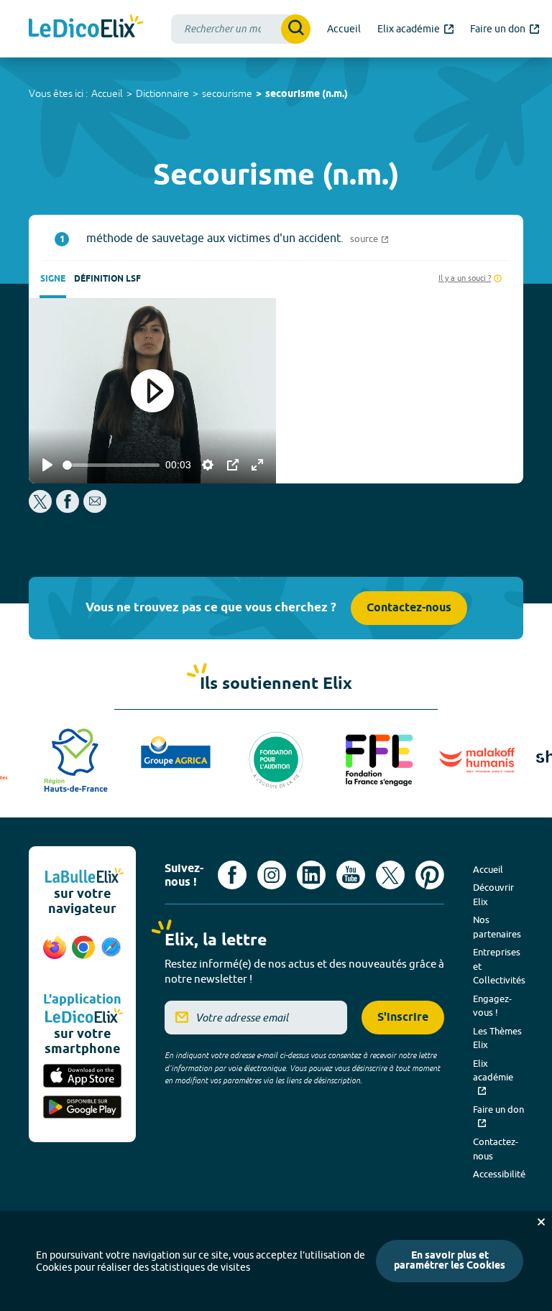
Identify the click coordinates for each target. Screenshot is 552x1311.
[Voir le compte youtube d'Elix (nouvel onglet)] (350, 875)
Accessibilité (499, 1174)
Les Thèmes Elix (497, 1038)
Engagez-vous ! (492, 1006)
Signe (52, 279)
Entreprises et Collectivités (499, 966)
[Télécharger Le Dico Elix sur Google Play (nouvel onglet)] (82, 1108)
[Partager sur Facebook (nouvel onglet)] (67, 509)
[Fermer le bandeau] (541, 1222)
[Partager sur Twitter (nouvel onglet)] (41, 509)
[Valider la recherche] (295, 29)
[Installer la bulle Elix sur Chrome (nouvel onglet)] (83, 954)
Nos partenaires (497, 927)
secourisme (227, 93)
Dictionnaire (162, 93)
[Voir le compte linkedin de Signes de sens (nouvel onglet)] (311, 875)
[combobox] (240, 29)
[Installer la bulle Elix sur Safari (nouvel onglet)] (111, 954)
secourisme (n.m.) (306, 94)
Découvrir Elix (493, 894)
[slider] (111, 465)
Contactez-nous (409, 608)
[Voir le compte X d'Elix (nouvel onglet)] (390, 875)
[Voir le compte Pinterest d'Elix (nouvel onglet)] (429, 875)
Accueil (107, 93)
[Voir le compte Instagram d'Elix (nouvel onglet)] (271, 875)
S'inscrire (402, 1017)
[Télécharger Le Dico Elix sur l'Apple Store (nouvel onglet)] (82, 1077)
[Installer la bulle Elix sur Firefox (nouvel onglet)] (54, 954)
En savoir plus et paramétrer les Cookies (449, 1261)
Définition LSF (107, 279)
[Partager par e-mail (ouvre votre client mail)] (95, 509)
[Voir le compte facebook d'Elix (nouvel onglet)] (232, 875)
